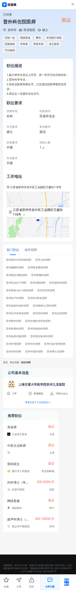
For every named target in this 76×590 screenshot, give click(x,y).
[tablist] (38, 250)
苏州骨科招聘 (40, 313)
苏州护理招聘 (13, 344)
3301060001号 (49, 571)
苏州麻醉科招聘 (15, 267)
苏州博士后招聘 (56, 351)
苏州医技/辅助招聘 (16, 275)
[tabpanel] (38, 307)
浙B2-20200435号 (63, 568)
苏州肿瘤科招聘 (40, 275)
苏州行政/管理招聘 (54, 344)
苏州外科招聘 (32, 344)
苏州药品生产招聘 (16, 282)
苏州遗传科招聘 (58, 282)
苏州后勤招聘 (37, 282)
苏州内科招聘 (13, 351)
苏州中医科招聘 (34, 351)
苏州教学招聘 (13, 321)
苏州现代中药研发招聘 (18, 259)
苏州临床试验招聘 (16, 336)
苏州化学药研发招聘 (17, 313)
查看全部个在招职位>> (38, 402)
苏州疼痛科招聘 (15, 328)
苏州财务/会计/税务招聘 (19, 290)
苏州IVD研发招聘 (37, 298)
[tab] (13, 249)
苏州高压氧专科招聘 (41, 336)
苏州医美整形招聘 (38, 267)
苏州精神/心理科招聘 (45, 305)
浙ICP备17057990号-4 (55, 565)
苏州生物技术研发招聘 (37, 321)
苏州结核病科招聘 (38, 328)
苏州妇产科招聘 (15, 298)
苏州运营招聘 (59, 313)
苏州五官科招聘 (46, 290)
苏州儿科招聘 (42, 259)
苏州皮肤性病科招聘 (17, 305)
